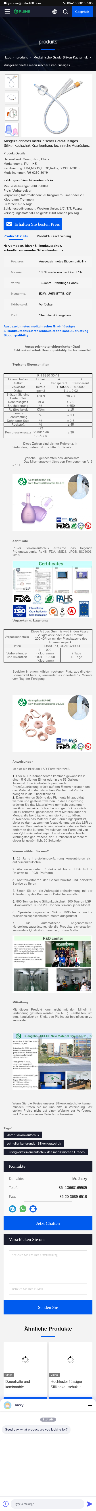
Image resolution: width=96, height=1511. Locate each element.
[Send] (89, 1504)
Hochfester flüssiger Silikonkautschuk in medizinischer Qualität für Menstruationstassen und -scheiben (69, 1385)
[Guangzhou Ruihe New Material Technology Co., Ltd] (22, 11)
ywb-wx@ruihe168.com (24, 3)
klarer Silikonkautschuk (23, 1135)
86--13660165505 (79, 3)
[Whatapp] (22, 1208)
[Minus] (89, 1405)
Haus (7, 57)
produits (22, 57)
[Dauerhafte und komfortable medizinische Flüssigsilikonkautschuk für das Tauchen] (25, 1359)
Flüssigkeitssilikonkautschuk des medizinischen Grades (46, 1152)
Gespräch (82, 11)
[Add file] (6, 1504)
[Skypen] (12, 1209)
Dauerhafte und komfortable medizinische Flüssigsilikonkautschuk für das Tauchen (24, 1385)
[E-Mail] (33, 1209)
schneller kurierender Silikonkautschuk (34, 1143)
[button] (13, 135)
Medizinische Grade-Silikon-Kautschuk (60, 57)
